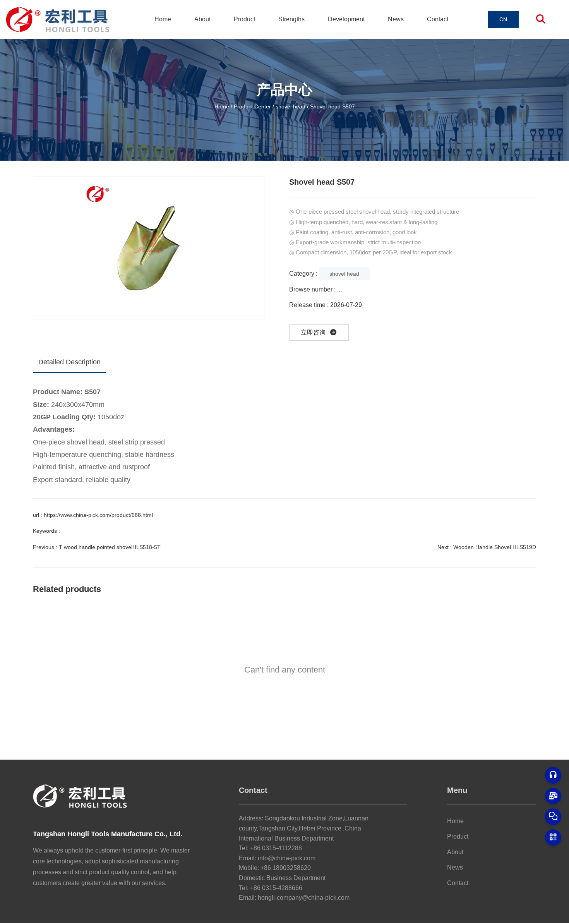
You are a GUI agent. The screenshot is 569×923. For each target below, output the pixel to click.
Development (346, 19)
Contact (437, 19)
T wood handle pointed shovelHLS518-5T (110, 547)
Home (162, 19)
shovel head (290, 106)
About (202, 19)
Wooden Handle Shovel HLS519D (494, 547)
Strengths (291, 19)
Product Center (252, 106)
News (396, 19)
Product (244, 19)
